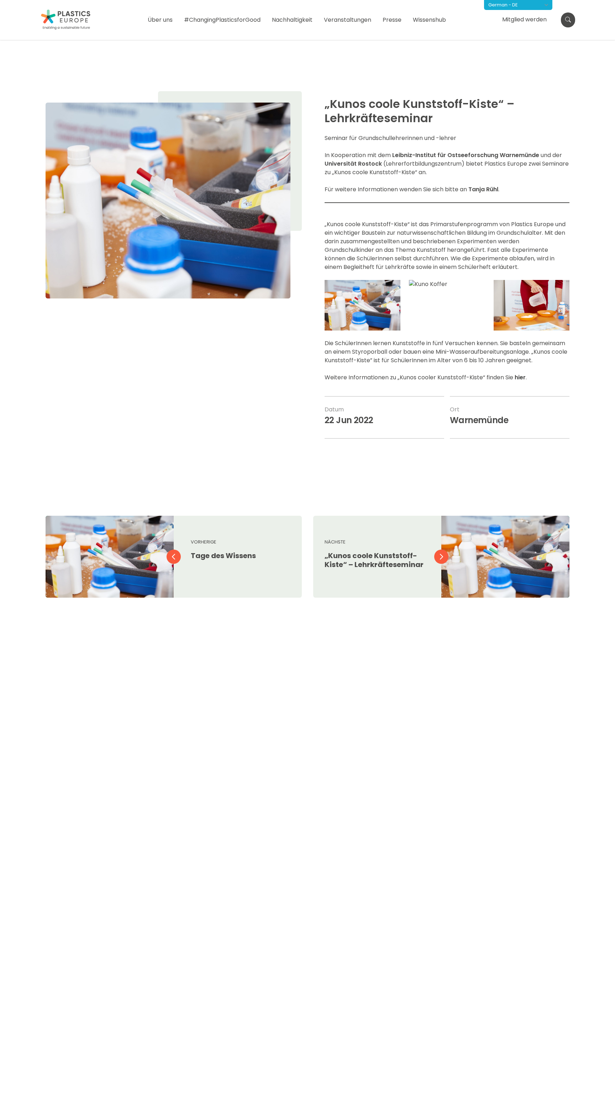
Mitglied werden (524, 19)
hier (520, 377)
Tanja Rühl (483, 189)
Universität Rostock (354, 164)
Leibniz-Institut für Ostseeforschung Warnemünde (466, 155)
